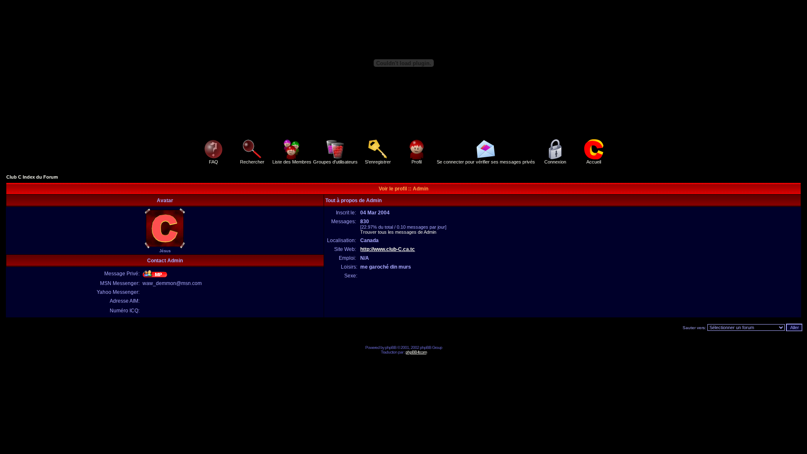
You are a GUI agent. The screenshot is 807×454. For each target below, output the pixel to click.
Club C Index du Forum (32, 176)
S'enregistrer (378, 161)
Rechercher (252, 161)
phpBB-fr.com (416, 352)
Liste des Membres (291, 161)
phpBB (390, 347)
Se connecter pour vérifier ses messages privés (486, 161)
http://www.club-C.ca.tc (387, 249)
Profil (416, 161)
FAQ (213, 161)
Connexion (555, 161)
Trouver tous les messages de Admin (398, 232)
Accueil (593, 161)
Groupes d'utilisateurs (335, 161)
